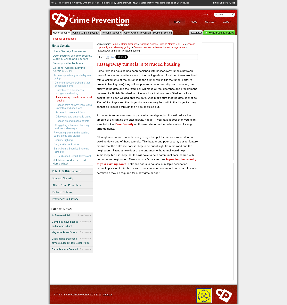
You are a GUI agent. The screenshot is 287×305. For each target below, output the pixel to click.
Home (177, 22)
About (227, 22)
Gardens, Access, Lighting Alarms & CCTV (69, 69)
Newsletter (196, 32)
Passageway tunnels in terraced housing (74, 99)
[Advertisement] (218, 101)
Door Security (124, 124)
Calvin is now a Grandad (71, 249)
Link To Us (207, 14)
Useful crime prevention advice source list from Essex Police (71, 241)
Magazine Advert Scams (71, 232)
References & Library (65, 199)
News (194, 22)
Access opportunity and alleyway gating (72, 77)
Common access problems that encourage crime (72, 84)
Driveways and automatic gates (73, 116)
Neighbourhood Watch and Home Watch (69, 162)
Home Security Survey (221, 32)
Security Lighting (63, 140)
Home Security (61, 32)
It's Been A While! (71, 215)
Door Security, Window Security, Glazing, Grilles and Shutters (72, 57)
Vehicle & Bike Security (85, 32)
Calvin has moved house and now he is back (71, 224)
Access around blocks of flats (72, 120)
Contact (210, 22)
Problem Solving (162, 32)
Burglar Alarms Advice (66, 144)
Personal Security (112, 32)
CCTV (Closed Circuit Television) (72, 156)
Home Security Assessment (69, 51)
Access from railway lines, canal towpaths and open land (74, 106)
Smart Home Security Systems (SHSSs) (71, 150)
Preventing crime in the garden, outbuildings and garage (71, 134)
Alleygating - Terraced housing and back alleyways (72, 127)
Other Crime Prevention (137, 32)
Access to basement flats (70, 112)
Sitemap (107, 294)
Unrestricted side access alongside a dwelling (70, 92)
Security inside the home (68, 63)
